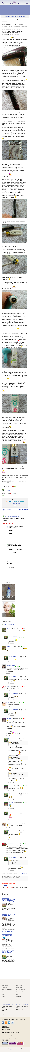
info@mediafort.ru (5, 1040)
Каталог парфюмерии (22, 1004)
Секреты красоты (20, 983)
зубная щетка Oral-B (10, 477)
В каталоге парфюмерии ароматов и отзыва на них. (22, 1008)
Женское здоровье (20, 998)
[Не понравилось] (22, 628)
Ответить (8, 632)
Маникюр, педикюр (20, 8)
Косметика (4, 8)
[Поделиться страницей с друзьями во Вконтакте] (5, 501)
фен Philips (18, 475)
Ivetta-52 (8, 686)
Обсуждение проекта (15, 1049)
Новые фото (4, 987)
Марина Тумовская (10, 665)
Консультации (5, 992)
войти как (10, 887)
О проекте (4, 1026)
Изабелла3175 (9, 843)
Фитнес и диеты (19, 999)
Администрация (6, 1029)
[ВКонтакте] (3, 1022)
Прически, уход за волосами (22, 991)
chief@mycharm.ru (13, 1035)
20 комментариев (7, 495)
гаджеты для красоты (9, 475)
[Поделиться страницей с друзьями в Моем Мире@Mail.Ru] (6, 501)
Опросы (3, 996)
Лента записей (5, 985)
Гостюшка (8, 646)
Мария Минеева (5, 1035)
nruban (7, 702)
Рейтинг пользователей (7, 989)
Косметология (19, 992)
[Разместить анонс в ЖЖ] (18, 501)
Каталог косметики (7, 1004)
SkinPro (17, 477)
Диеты (3, 994)
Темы (17, 982)
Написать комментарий (8, 624)
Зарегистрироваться (8, 883)
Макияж (17, 994)
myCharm (4, 982)
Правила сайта (6, 1030)
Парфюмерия (5, 10)
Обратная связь (6, 1027)
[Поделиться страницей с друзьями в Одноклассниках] (3, 501)
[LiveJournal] (12, 1022)
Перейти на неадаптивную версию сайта (15, 16)
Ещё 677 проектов (8, 523)
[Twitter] (9, 1022)
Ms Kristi (8, 628)
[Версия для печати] (15, 505)
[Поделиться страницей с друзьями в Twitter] (8, 501)
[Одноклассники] (6, 1022)
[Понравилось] (24, 628)
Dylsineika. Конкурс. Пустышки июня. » (23, 510)
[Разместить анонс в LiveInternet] (12, 501)
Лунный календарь (6, 991)
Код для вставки (16, 503)
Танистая (11, 19)
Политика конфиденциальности (10, 1032)
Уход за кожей (18, 10)
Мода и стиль (19, 985)
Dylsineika (8, 718)
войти (5, 885)
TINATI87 (8, 823)
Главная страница (6, 983)
